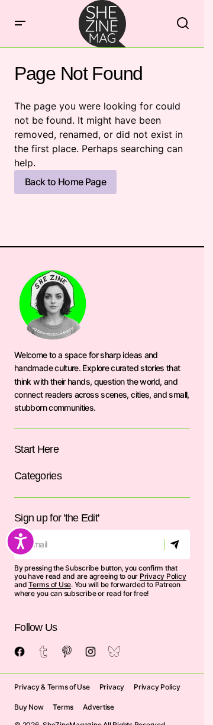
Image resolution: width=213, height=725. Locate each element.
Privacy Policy (163, 576)
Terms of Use (49, 584)
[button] (20, 23)
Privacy (111, 686)
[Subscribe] (176, 544)
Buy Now (28, 707)
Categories (38, 476)
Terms (63, 707)
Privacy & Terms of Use (52, 686)
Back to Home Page (65, 182)
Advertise (98, 707)
